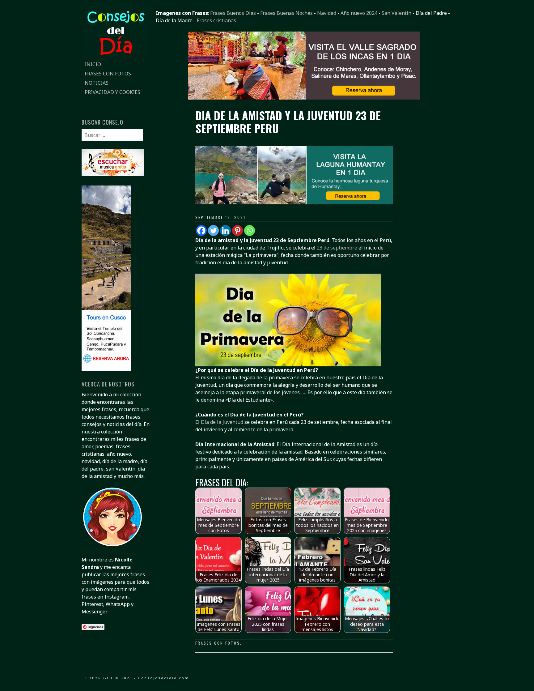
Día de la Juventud (222, 422)
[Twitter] (213, 230)
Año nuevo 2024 (359, 13)
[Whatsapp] (249, 230)
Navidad (326, 13)
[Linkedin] (225, 230)
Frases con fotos (108, 73)
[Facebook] (201, 230)
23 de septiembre (337, 247)
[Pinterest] (237, 230)
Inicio (93, 64)
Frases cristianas (216, 20)
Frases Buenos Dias (233, 13)
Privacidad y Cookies (112, 92)
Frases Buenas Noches (286, 13)
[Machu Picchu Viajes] (304, 97)
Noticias (96, 82)
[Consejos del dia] (116, 56)
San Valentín (396, 13)
